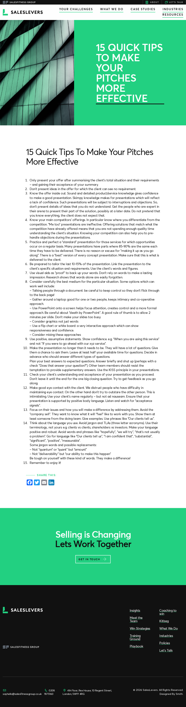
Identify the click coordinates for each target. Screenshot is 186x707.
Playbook (136, 646)
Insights (135, 610)
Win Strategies (140, 628)
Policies (164, 643)
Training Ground (135, 637)
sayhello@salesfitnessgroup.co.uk (22, 694)
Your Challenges (76, 9)
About (154, 2)
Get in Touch (89, 559)
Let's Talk (176, 2)
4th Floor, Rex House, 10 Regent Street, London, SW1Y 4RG (87, 692)
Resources (172, 14)
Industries (173, 9)
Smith (179, 694)
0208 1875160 (49, 692)
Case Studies (143, 9)
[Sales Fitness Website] (19, 2)
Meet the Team (136, 619)
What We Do (111, 9)
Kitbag (164, 621)
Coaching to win (168, 612)
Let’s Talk (166, 650)
